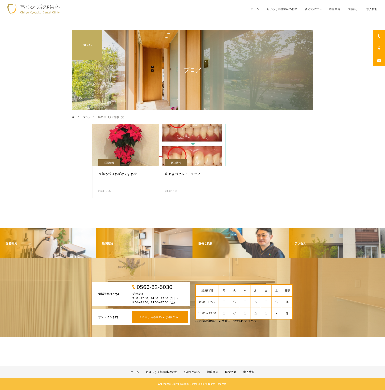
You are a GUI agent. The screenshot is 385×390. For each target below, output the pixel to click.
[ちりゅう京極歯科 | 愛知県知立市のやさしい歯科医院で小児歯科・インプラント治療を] (33, 9)
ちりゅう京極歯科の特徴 (281, 9)
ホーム (255, 9)
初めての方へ (313, 9)
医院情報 (109, 162)
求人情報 (372, 9)
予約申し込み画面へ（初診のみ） (160, 317)
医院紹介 (353, 9)
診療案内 (334, 9)
